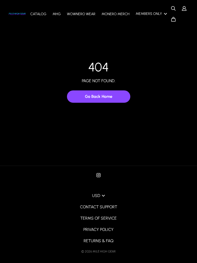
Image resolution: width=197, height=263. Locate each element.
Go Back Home (98, 96)
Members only (149, 14)
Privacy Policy (98, 229)
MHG (57, 14)
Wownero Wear (81, 14)
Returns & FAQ (98, 240)
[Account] (184, 8)
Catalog (38, 14)
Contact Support (98, 206)
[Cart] (173, 19)
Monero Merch (116, 14)
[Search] (173, 8)
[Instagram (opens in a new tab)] (98, 175)
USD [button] (96, 195)
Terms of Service (98, 218)
